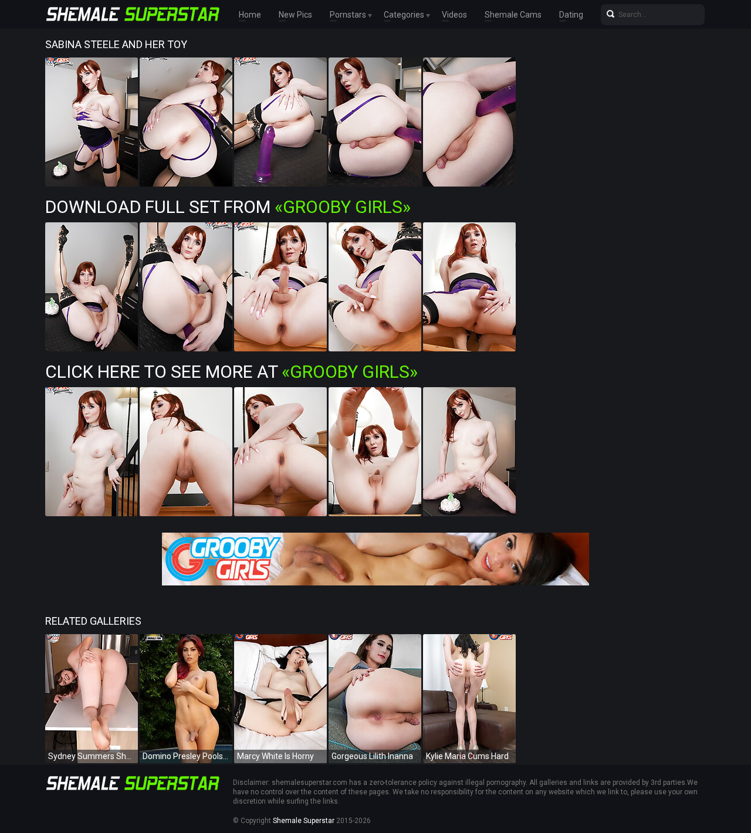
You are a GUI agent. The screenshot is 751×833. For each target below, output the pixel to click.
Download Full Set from (228, 207)
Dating (571, 14)
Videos (454, 14)
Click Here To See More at (231, 371)
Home (250, 14)
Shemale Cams (513, 14)
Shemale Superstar (303, 821)
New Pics (295, 14)
